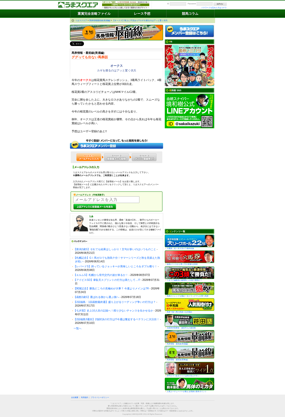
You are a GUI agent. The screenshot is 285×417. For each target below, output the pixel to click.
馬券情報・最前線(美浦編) (177, 344)
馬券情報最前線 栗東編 (189, 352)
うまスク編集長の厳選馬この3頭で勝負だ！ (189, 273)
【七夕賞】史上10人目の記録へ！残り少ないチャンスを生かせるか (113, 310)
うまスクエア (78, 4)
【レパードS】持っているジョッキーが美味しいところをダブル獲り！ (115, 266)
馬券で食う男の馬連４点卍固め (179, 312)
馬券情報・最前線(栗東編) (177, 360)
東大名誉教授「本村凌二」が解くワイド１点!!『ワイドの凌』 (189, 368)
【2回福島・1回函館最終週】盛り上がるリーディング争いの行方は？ (115, 302)
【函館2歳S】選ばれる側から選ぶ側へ (96, 297)
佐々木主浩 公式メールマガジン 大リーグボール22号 (189, 241)
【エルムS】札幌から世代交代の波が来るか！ (101, 275)
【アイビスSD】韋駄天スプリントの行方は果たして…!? (107, 279)
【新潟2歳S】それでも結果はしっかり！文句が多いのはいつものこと (115, 249)
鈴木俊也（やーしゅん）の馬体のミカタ (189, 384)
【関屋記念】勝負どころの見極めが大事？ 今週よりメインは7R (111, 288)
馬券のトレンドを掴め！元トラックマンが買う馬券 (187, 296)
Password (192, 4)
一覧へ (77, 328)
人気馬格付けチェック (189, 304)
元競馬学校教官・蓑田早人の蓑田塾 (181, 328)
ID (168, 4)
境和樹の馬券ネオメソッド (189, 257)
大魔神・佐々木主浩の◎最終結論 (180, 248)
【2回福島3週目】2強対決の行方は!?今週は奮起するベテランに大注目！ (116, 319)
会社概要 (74, 397)
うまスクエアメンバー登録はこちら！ (189, 31)
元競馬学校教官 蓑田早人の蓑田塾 (189, 320)
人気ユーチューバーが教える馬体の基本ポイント (187, 391)
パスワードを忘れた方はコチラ (214, 8)
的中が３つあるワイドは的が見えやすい (183, 376)
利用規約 (84, 397)
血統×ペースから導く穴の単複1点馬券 (182, 264)
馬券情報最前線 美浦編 (189, 336)
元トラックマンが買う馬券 (189, 288)
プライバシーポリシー (100, 397)
